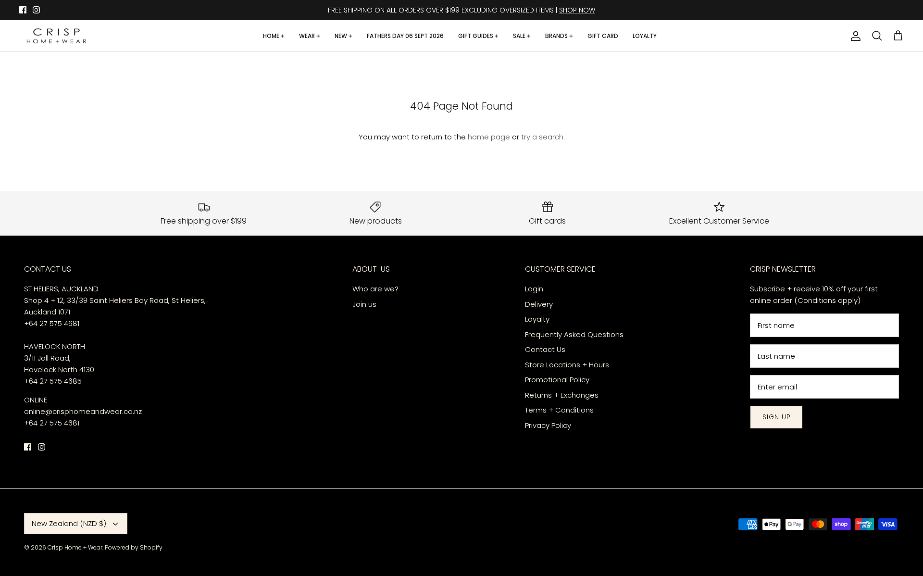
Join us (364, 304)
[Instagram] (36, 9)
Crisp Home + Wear (75, 547)
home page (489, 137)
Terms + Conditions (559, 410)
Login (534, 289)
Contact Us (545, 349)
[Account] (853, 35)
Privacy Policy (548, 425)
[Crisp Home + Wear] (56, 36)
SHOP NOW (577, 10)
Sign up (776, 417)
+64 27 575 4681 (51, 323)
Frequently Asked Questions (574, 334)
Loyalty (537, 319)
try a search (542, 137)
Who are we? (375, 289)
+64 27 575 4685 (53, 381)
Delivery (540, 304)
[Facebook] (22, 9)
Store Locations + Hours (567, 365)
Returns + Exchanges (562, 395)
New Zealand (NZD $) (69, 523)
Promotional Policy (557, 380)
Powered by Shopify (133, 547)
